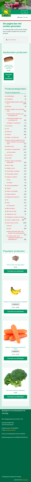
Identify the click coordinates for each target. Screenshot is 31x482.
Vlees (8, 202)
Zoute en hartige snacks (13, 220)
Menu (25, 12)
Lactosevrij (9, 155)
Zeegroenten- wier (11, 214)
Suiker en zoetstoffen (12, 191)
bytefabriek (25, 479)
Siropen (10, 182)
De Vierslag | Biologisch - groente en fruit (6, 12)
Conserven (9, 126)
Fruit (8, 128)
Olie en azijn (10, 165)
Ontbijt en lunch (11, 168)
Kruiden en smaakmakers (13, 149)
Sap (9, 179)
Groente (9, 134)
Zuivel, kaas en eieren (12, 222)
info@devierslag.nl (11, 430)
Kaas (9, 228)
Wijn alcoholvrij (11, 208)
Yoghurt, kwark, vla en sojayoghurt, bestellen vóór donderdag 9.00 (15, 237)
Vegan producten (11, 194)
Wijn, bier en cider (11, 211)
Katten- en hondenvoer (13, 137)
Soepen (9, 188)
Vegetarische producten (13, 197)
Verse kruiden (12, 152)
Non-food (9, 158)
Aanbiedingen (10, 96)
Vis (7, 200)
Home (20, 17)
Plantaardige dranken (12, 174)
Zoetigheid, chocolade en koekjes (16, 217)
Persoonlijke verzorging (13, 171)
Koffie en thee (10, 146)
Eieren (10, 225)
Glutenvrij (9, 131)
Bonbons (9, 106)
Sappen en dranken (12, 177)
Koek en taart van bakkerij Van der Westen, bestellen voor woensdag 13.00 (16, 142)
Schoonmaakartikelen (12, 185)
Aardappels (10, 99)
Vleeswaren (11, 205)
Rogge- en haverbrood (14, 123)
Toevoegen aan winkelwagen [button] (8, 76)
